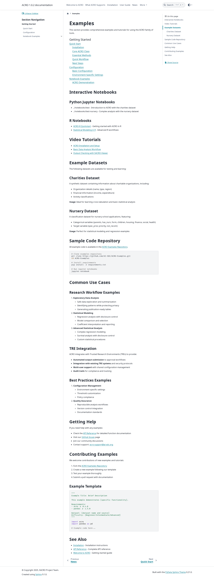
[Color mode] (190, 5)
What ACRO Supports (95, 5)
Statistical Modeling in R (84, 130)
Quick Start (27, 28)
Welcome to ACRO (74, 5)
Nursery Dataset (173, 35)
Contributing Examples (174, 51)
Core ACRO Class (80, 51)
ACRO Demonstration (83, 82)
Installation (112, 5)
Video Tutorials (171, 24)
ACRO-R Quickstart (82, 126)
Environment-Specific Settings (87, 74)
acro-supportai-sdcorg (101, 444)
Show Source (172, 62)
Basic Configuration (82, 70)
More (143, 5)
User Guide (125, 5)
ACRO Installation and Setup (86, 145)
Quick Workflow (80, 59)
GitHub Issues (88, 437)
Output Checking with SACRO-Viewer (90, 153)
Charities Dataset (174, 31)
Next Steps (77, 63)
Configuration (29, 32)
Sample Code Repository (175, 39)
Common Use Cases (173, 43)
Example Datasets (173, 27)
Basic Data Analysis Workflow (87, 149)
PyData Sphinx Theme (175, 572)
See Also (168, 55)
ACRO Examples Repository (114, 247)
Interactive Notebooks (174, 20)
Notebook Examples (31, 36)
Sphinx (38, 574)
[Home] (68, 13)
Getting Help (170, 47)
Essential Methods (81, 55)
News (134, 5)
